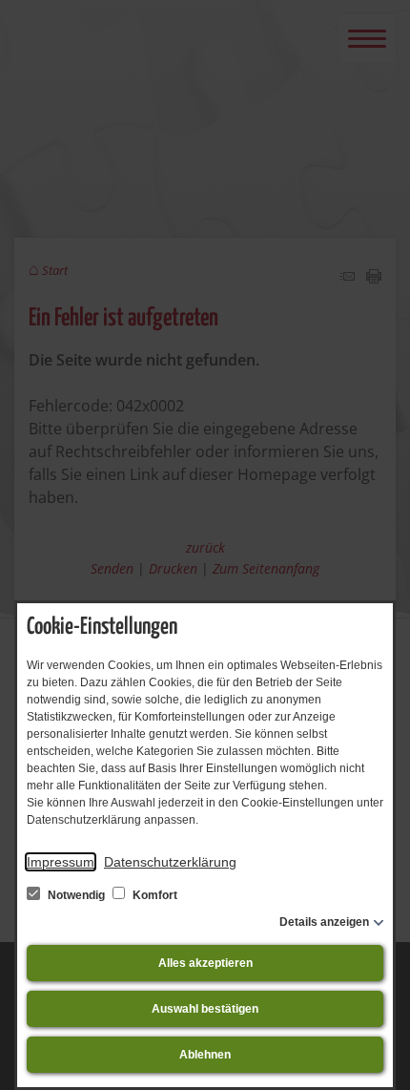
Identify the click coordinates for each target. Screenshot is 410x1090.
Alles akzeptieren (205, 963)
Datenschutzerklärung (170, 862)
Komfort (153, 895)
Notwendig (76, 895)
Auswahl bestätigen (205, 1009)
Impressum (60, 862)
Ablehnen (205, 1054)
